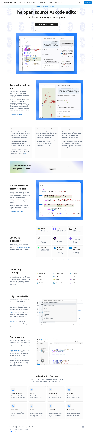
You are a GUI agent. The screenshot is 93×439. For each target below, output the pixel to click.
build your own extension (22, 247)
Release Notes (35, 2)
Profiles (12, 321)
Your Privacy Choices (16, 431)
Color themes (13, 306)
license (48, 30)
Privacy (15, 429)
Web (40, 28)
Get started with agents (16, 114)
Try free (52, 169)
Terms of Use (20, 429)
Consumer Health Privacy (27, 431)
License (26, 429)
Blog (41, 2)
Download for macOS (47, 24)
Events (50, 2)
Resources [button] (58, 2)
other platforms (51, 28)
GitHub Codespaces (15, 358)
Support (10, 429)
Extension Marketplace (65, 259)
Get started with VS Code (16, 211)
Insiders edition (44, 28)
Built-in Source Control (15, 350)
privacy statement (55, 30)
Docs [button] (27, 2)
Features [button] (21, 2)
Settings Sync (13, 312)
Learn (45, 2)
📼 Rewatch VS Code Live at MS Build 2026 (45, 6)
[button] (79, 2)
